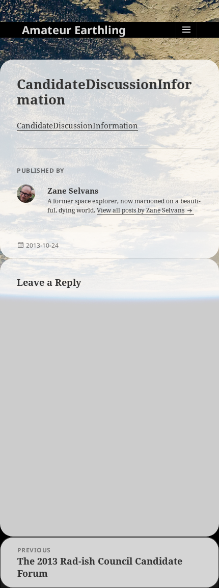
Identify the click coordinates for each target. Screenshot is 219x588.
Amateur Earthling (74, 29)
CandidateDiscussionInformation (77, 125)
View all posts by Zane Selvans (141, 210)
